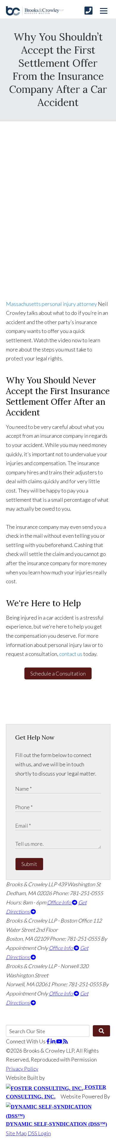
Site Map (16, 1133)
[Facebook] (48, 1041)
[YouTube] (59, 1041)
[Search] (101, 1031)
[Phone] (88, 10)
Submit (29, 864)
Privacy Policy (22, 1068)
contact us (70, 654)
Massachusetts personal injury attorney (51, 304)
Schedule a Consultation (58, 673)
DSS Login (39, 1133)
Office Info (59, 902)
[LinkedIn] (53, 1041)
